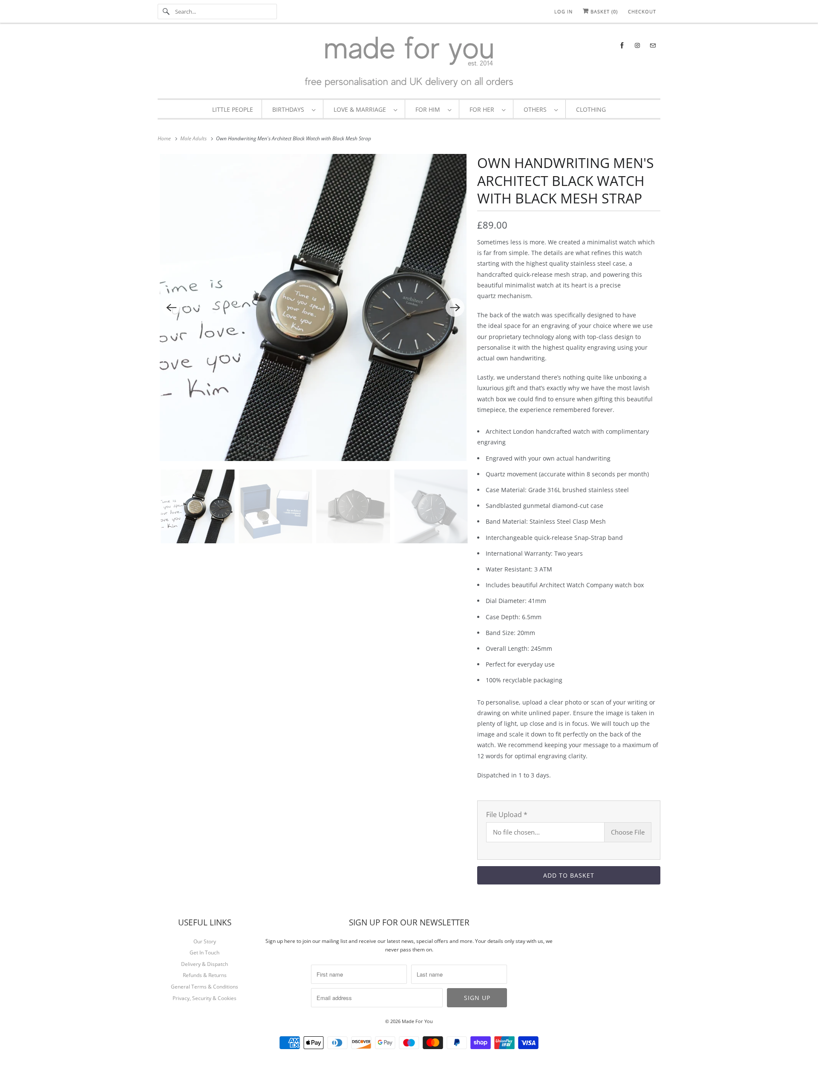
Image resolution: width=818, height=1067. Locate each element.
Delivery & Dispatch (204, 964)
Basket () (603, 11)
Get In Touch (204, 952)
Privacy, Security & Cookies (204, 998)
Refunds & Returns (205, 975)
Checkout (642, 11)
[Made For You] (409, 63)
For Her (483, 109)
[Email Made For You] (652, 45)
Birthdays (290, 109)
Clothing (591, 109)
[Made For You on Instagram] (637, 45)
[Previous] (171, 307)
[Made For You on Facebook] (622, 45)
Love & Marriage (361, 109)
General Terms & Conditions (204, 986)
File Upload (506, 814)
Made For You (417, 1021)
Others (537, 109)
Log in (563, 11)
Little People (232, 109)
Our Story (204, 941)
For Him (429, 109)
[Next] (455, 307)
